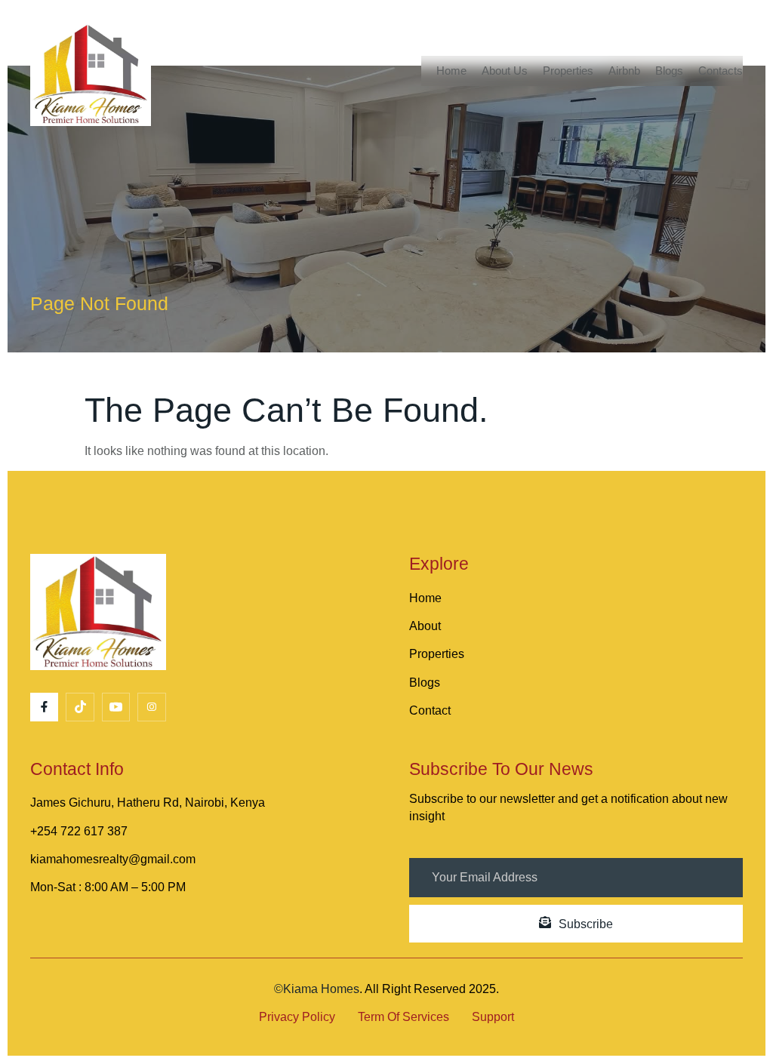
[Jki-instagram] (151, 707)
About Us (505, 70)
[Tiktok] (80, 707)
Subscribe (586, 924)
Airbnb (624, 70)
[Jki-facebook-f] (44, 707)
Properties (568, 70)
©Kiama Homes (316, 989)
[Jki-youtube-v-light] (116, 707)
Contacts (720, 70)
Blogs (669, 70)
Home (451, 70)
